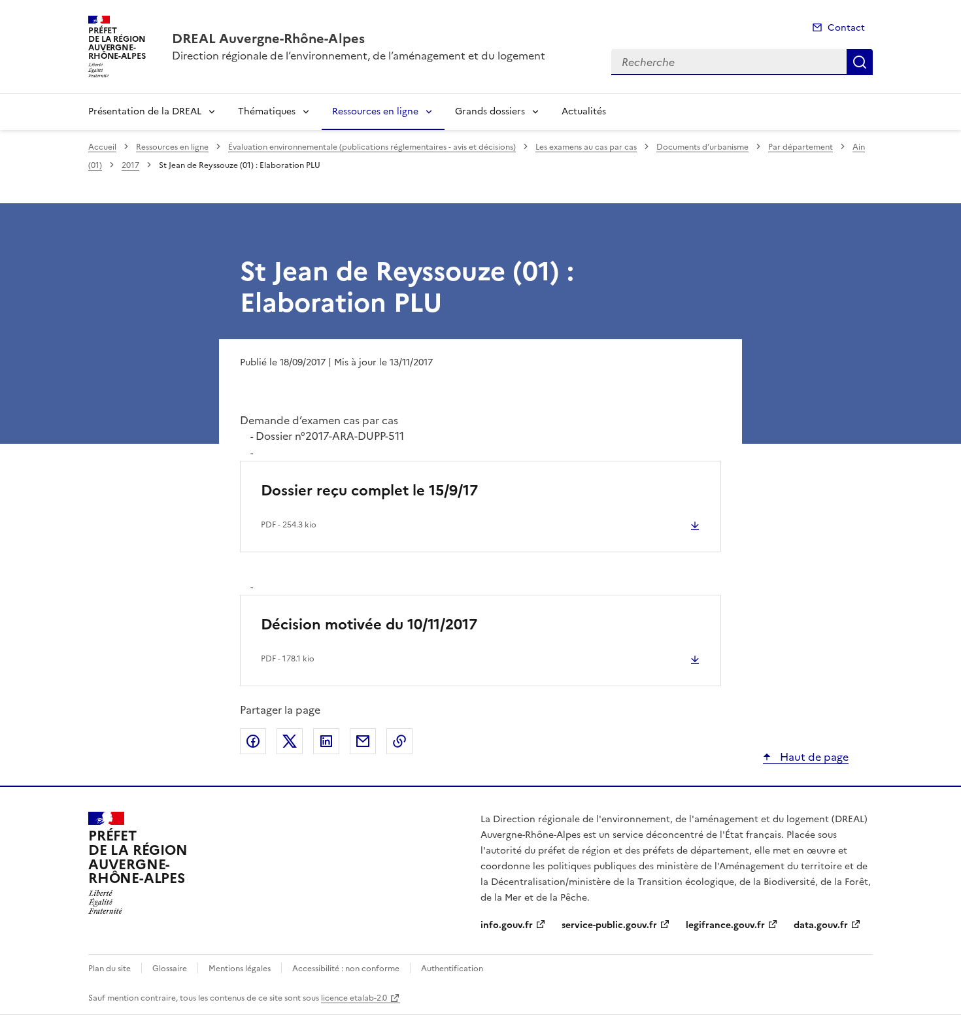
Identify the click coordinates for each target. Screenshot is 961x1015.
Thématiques (266, 111)
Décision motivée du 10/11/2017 (369, 624)
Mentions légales (240, 968)
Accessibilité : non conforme (345, 968)
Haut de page (813, 757)
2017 (130, 165)
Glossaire (169, 968)
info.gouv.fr (506, 925)
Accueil (102, 147)
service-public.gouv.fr (609, 925)
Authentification (452, 968)
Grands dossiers (490, 111)
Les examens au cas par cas (586, 147)
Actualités (584, 111)
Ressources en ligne (375, 111)
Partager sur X (290, 741)
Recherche (860, 62)
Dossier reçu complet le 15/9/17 (369, 490)
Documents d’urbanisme (702, 147)
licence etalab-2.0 (354, 998)
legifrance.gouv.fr (725, 925)
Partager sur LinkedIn (326, 741)
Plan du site (109, 968)
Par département (800, 147)
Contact (846, 28)
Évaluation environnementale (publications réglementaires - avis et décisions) (372, 147)
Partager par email (363, 741)
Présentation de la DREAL (144, 111)
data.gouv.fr (821, 925)
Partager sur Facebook (253, 741)
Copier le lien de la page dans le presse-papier (399, 741)
